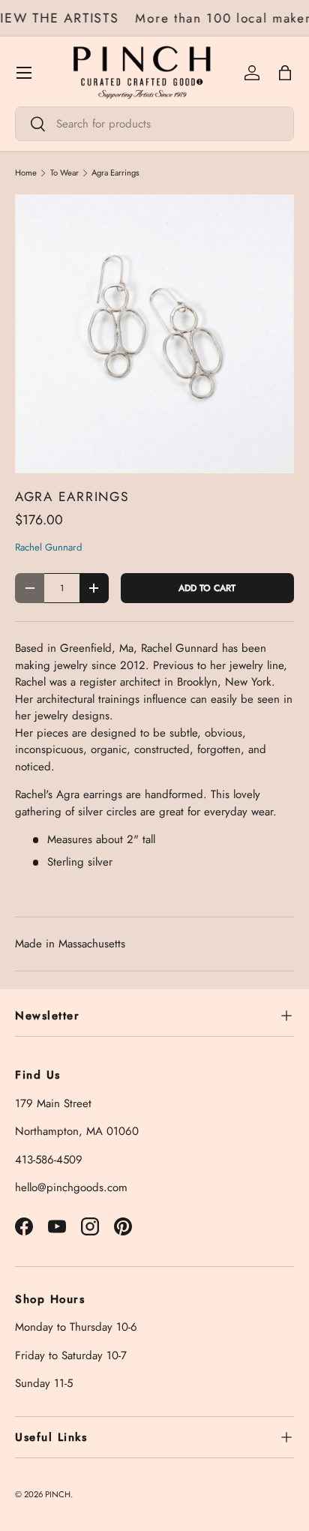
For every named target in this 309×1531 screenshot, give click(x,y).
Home (26, 173)
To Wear (64, 173)
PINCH (57, 1494)
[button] (285, 72)
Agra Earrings (116, 173)
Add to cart (207, 588)
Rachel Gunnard (48, 547)
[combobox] (154, 123)
